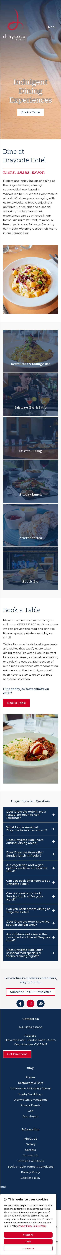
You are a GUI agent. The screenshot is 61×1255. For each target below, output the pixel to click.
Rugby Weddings (30, 1094)
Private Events (31, 1105)
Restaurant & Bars (30, 1082)
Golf (30, 1110)
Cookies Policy (30, 1177)
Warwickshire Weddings (30, 1099)
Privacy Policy (30, 1172)
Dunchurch (30, 1116)
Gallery (31, 1144)
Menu (52, 27)
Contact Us (30, 1155)
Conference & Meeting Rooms (30, 1088)
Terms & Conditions (30, 1161)
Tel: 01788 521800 (31, 1027)
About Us (30, 1138)
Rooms (30, 1077)
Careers (30, 1149)
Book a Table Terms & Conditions (30, 1166)
